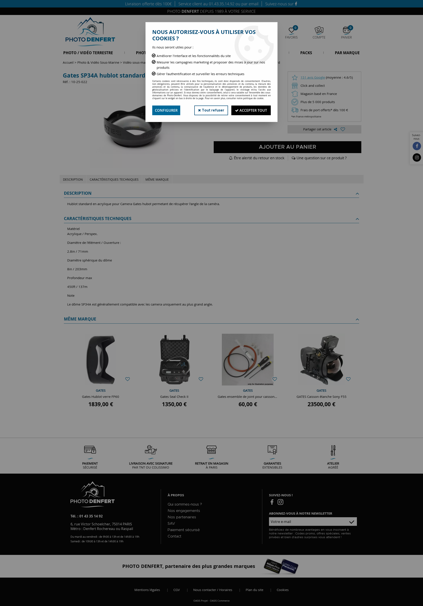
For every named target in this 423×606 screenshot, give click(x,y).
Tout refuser (212, 110)
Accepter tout (253, 110)
